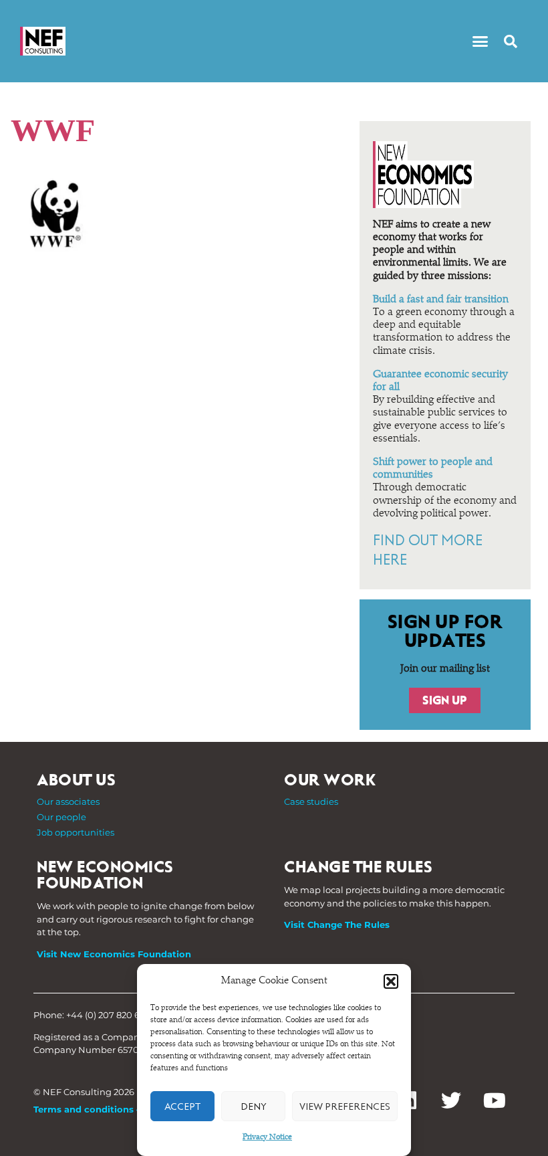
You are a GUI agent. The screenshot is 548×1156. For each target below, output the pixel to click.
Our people (61, 816)
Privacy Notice (267, 1137)
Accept (182, 1106)
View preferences (344, 1106)
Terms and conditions (83, 1109)
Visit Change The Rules (337, 924)
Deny (254, 1106)
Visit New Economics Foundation (114, 954)
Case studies (311, 801)
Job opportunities (75, 832)
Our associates (68, 801)
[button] (391, 981)
